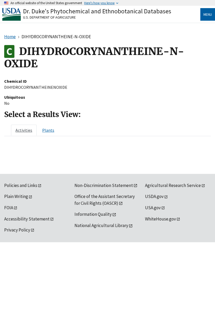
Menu (207, 14)
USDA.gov (154, 196)
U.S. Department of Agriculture (49, 17)
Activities (23, 130)
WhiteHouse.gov (160, 219)
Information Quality (93, 214)
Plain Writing (16, 196)
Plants (48, 130)
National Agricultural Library (101, 225)
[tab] (23, 130)
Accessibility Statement (27, 219)
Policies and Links (20, 185)
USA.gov (153, 208)
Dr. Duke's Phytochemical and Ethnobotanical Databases (97, 11)
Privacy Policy (17, 230)
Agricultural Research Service (173, 185)
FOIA (8, 208)
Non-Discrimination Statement (103, 185)
